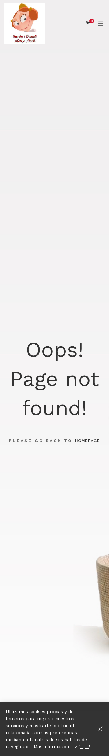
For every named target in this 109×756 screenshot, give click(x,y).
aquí (84, 746)
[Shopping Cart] (88, 23)
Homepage (87, 440)
